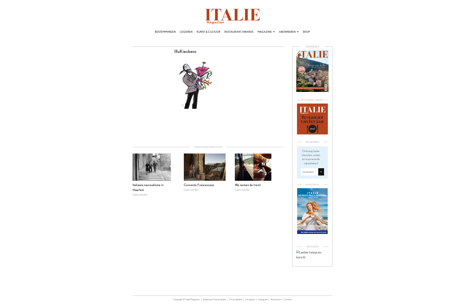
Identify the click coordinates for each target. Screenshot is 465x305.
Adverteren (275, 299)
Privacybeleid (235, 299)
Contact (288, 299)
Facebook (250, 299)
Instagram (263, 299)
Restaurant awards (312, 100)
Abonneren (312, 47)
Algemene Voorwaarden (214, 299)
